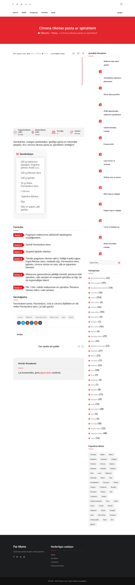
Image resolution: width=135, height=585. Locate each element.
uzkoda (110, 506)
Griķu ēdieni (95, 317)
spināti (71, 317)
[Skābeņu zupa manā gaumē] (95, 66)
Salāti (93, 404)
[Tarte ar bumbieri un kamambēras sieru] (95, 232)
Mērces (93, 356)
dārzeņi (102, 464)
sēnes (92, 506)
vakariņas (93, 510)
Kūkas (93, 341)
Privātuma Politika (57, 566)
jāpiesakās (45, 372)
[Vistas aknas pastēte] (95, 99)
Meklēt (24, 12)
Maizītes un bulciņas (98, 346)
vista (91, 515)
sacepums (93, 496)
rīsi (111, 492)
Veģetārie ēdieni (96, 433)
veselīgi (112, 510)
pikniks (116, 482)
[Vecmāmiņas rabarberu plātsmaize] (95, 82)
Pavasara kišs (109, 144)
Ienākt (119, 13)
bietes (111, 454)
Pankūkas (94, 366)
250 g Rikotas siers (31, 172)
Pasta (54, 32)
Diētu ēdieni (95, 302)
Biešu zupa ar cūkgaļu (112, 194)
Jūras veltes (95, 327)
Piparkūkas (94, 380)
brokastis (104, 459)
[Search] (121, 4)
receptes (93, 492)
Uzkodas (94, 424)
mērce (103, 478)
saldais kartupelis (96, 501)
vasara (103, 510)
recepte (113, 487)
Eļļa (23, 201)
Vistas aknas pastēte (112, 94)
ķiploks (92, 524)
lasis (99, 473)
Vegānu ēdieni (96, 429)
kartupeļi (93, 468)
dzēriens (93, 464)
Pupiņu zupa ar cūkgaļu (112, 210)
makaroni (29, 317)
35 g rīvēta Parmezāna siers (29, 185)
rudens (103, 492)
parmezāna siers (41, 317)
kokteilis (103, 468)
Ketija (32, 54)
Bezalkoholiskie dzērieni (99, 288)
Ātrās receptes (96, 283)
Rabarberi (94, 390)
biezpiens (93, 459)
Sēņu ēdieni (95, 409)
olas (110, 478)
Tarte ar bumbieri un (111, 227)
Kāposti (93, 332)
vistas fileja (101, 515)
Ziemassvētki (94, 520)
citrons (20, 317)
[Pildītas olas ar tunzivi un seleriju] (95, 182)
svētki (116, 501)
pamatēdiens (94, 482)
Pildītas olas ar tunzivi (112, 177)
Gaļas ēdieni (95, 312)
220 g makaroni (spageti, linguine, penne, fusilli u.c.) (30, 164)
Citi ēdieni (94, 293)
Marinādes (94, 351)
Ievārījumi (94, 322)
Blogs (53, 12)
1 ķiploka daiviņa (29, 196)
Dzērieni (94, 307)
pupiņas (92, 487)
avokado (93, 454)
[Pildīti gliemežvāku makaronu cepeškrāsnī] (95, 116)
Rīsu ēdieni (94, 395)
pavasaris (106, 482)
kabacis (112, 464)
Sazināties (54, 562)
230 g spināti (28, 177)
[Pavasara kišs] (95, 149)
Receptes (45, 12)
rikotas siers (54, 317)
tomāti (101, 506)
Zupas (93, 438)
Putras (93, 385)
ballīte (103, 454)
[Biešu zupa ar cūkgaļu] (95, 199)
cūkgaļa (114, 459)
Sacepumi (94, 399)
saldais (103, 496)
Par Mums (54, 558)
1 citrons (25, 191)
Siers (92, 414)
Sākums (15, 12)
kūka (91, 473)
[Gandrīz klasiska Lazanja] (95, 132)
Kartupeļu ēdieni (96, 336)
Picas (92, 375)
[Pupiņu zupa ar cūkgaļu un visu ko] (95, 215)
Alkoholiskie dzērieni (98, 278)
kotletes (113, 468)
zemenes (113, 515)
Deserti (93, 298)
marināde (93, 478)
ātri (112, 520)
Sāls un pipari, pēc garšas (30, 208)
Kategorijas (34, 12)
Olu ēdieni (94, 361)
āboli (104, 520)
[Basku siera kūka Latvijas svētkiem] (95, 248)
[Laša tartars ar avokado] (95, 165)
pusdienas (103, 487)
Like (39, 54)
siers (63, 317)
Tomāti (93, 419)
